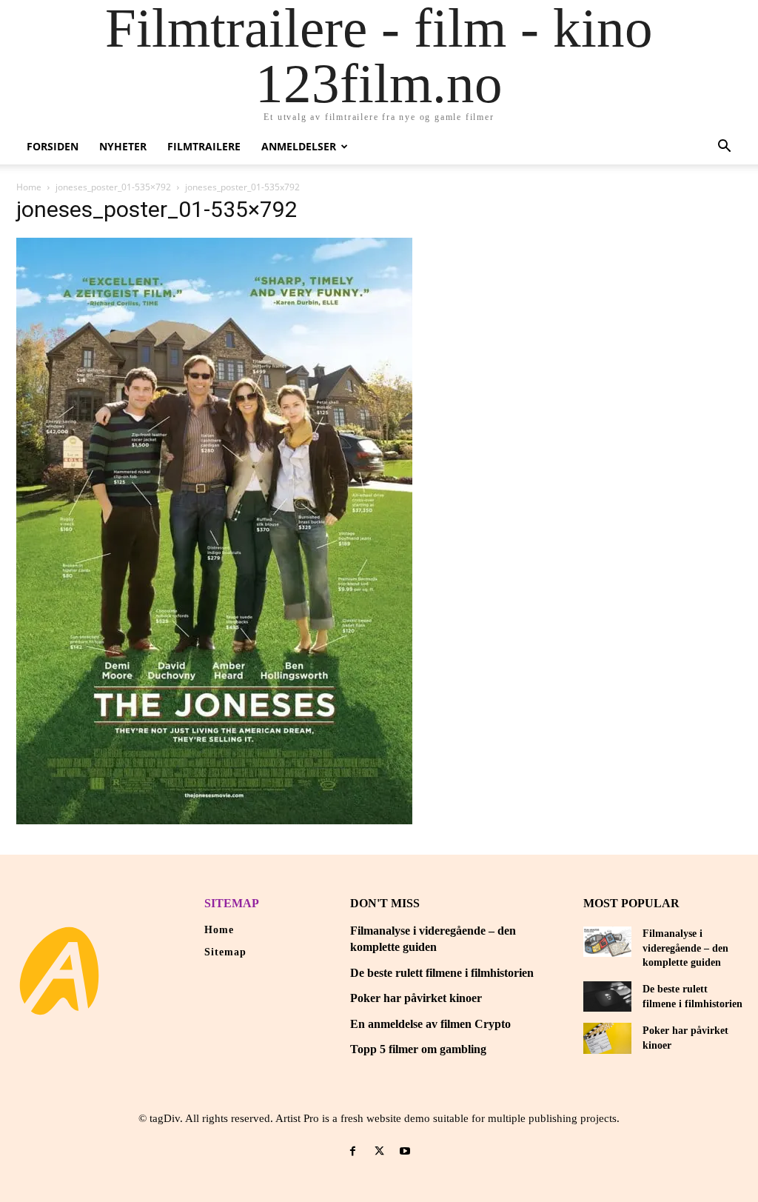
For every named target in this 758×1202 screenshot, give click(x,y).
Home (28, 187)
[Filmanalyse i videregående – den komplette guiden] (607, 941)
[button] (724, 148)
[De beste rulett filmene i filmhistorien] (607, 996)
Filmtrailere (204, 146)
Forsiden (52, 146)
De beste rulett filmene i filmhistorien (442, 972)
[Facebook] (352, 1151)
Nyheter (123, 146)
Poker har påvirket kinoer (416, 998)
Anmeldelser (298, 146)
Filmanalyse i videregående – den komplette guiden (685, 948)
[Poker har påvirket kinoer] (607, 1038)
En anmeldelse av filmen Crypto (430, 1024)
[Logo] (59, 970)
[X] (378, 1151)
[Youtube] (405, 1151)
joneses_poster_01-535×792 (113, 187)
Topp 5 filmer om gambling (418, 1049)
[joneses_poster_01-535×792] (214, 820)
